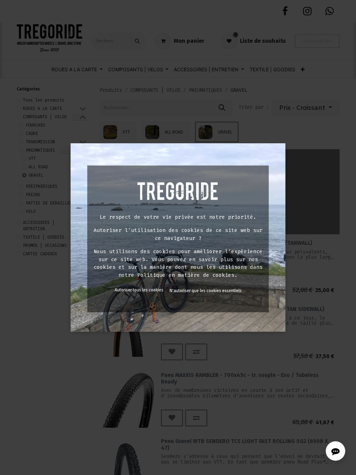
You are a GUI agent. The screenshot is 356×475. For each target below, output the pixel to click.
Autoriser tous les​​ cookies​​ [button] (139, 290)
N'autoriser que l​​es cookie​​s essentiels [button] (206, 290)
